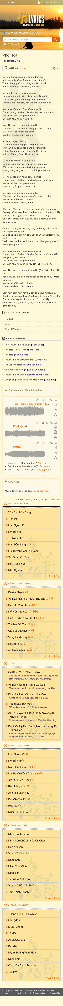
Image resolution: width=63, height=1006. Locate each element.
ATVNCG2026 (16, 939)
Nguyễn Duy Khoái (34, 369)
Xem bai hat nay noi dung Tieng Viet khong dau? (39, 500)
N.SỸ (39, 33)
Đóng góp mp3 (43, 469)
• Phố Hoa (8, 354)
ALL (8, 33)
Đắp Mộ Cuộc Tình (19, 605)
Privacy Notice (39, 993)
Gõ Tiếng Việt (13, 44)
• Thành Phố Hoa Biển (14, 374)
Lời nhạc (13, 68)
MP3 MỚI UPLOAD (18, 503)
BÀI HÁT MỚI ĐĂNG (18, 745)
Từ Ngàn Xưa (16, 538)
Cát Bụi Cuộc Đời (18, 630)
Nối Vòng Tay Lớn (19, 611)
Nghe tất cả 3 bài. (34, 390)
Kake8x (12, 946)
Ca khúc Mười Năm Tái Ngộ (24, 672)
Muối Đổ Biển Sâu (18, 812)
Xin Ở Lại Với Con (19, 557)
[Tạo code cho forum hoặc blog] (56, 410)
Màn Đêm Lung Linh (20, 544)
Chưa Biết (50, 379)
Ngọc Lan (13, 872)
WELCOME (49, 3)
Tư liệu (12, 663)
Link (55, 401)
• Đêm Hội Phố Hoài (13, 369)
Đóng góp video (42, 491)
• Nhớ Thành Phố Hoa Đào (16, 344)
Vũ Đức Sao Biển (32, 364)
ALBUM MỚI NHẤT (18, 905)
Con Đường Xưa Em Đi (22, 618)
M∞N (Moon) (15, 927)
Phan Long (37, 344)
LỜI (23, 33)
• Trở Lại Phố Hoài (12, 364)
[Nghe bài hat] (38, 401)
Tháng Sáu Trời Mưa (20, 703)
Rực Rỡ (13, 805)
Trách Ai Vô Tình (18, 624)
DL (46, 401)
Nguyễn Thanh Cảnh (38, 374)
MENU (10, 3)
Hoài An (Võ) (21, 354)
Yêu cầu (42, 463)
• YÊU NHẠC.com (11, 329)
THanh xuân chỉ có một (22, 914)
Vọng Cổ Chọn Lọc (19, 853)
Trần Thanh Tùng (30, 349)
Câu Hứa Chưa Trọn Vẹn (22, 965)
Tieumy (12, 972)
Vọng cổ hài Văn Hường (22, 885)
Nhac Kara (14, 959)
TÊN (16, 33)
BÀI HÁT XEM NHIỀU (19, 583)
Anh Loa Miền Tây (18, 793)
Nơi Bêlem (14, 531)
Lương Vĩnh (41, 359)
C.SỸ (31, 33)
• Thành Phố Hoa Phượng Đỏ (18, 359)
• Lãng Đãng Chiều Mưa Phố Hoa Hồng (23, 379)
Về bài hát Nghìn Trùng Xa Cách (27, 684)
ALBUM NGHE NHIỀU (19, 825)
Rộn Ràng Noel (17, 563)
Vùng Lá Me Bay (18, 637)
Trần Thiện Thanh (18, 892)
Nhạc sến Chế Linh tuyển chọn (27, 840)
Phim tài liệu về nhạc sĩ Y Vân (27, 694)
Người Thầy (15, 643)
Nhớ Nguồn (15, 570)
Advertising (23, 993)
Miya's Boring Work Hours (23, 952)
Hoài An (15, 60)
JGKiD (12, 933)
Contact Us (55, 993)
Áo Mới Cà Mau (17, 650)
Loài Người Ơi (16, 525)
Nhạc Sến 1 (15, 860)
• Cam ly (7, 324)
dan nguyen (15, 847)
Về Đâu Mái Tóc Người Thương (27, 598)
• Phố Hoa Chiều (11, 349)
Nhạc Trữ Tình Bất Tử (20, 834)
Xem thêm (53, 576)
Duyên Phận (15, 592)
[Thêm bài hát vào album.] (56, 405)
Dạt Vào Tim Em (18, 799)
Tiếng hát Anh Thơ (19, 879)
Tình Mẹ (13, 518)
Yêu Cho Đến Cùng (19, 512)
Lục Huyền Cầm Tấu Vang (23, 551)
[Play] (8, 402)
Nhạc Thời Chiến (18, 866)
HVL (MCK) (14, 920)
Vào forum (44, 466)
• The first (7, 319)
